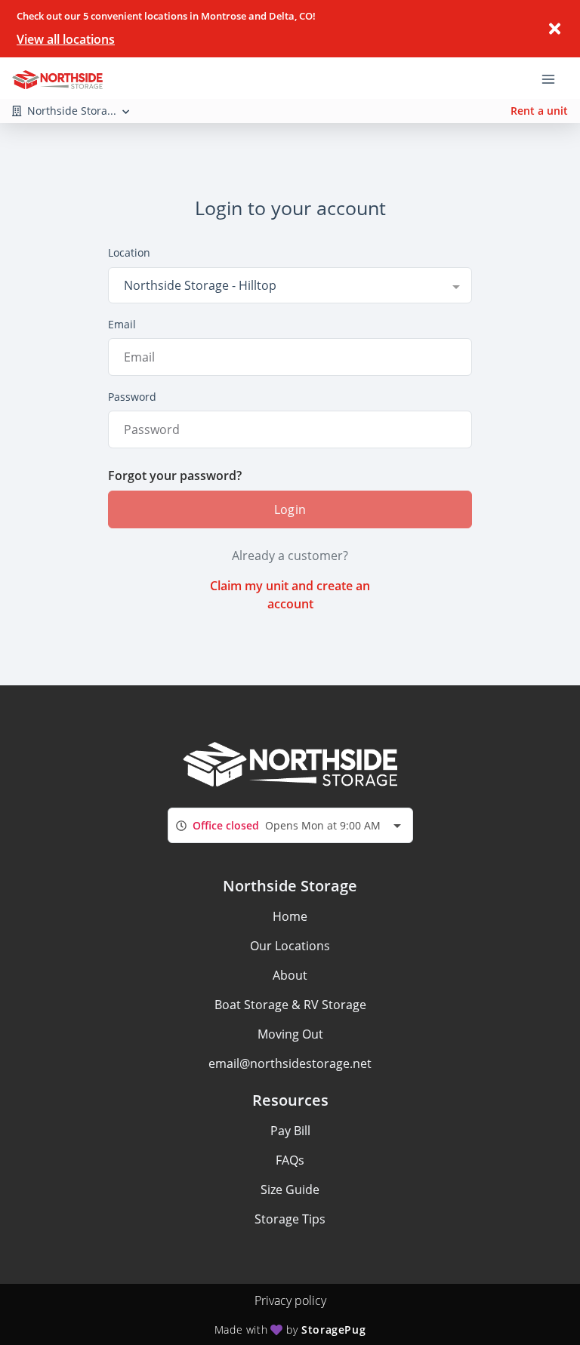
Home (290, 916)
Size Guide (290, 1189)
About (290, 975)
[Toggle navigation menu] (554, 78)
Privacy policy (290, 1300)
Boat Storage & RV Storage (290, 1004)
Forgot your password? (175, 475)
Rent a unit (539, 110)
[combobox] (290, 285)
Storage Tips (290, 1219)
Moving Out (290, 1034)
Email (122, 324)
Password (132, 396)
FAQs (290, 1160)
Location (129, 252)
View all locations (66, 39)
